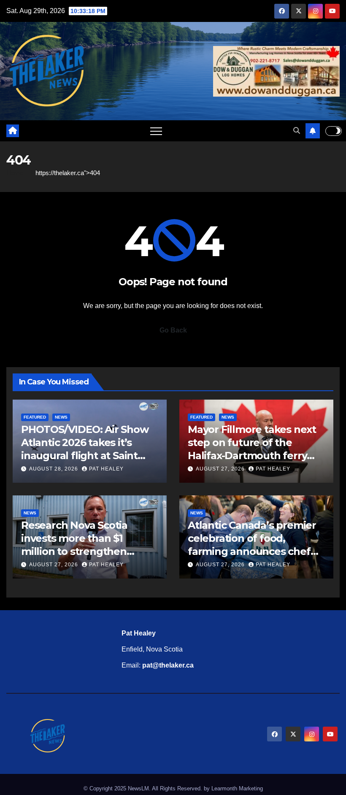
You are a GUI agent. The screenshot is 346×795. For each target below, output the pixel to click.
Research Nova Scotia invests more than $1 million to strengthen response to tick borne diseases (77, 551)
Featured (35, 417)
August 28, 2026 (54, 469)
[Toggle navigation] (156, 131)
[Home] (12, 130)
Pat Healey (106, 469)
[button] (296, 130)
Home (14, 172)
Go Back (173, 330)
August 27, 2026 (221, 469)
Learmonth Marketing (237, 788)
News (61, 417)
